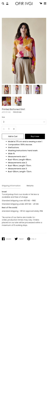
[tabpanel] (24, 51)
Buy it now (35, 136)
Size (3, 117)
